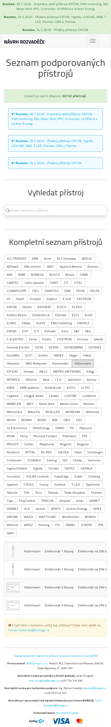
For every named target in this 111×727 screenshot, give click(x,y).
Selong (52, 460)
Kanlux (91, 379)
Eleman (60, 314)
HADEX (59, 355)
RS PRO (46, 452)
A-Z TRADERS (16, 258)
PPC (85, 436)
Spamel (12, 484)
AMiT (50, 266)
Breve (69, 274)
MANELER (14, 403)
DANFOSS (52, 290)
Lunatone (89, 395)
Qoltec (29, 444)
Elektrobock (41, 314)
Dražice (52, 298)
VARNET (13, 508)
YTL (57, 524)
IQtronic (31, 379)
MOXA (11, 419)
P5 (72, 427)
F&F (76, 331)
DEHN (80, 290)
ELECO (62, 306)
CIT (66, 282)
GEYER (53, 347)
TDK (26, 492)
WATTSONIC (47, 516)
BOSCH (54, 274)
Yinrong (43, 524)
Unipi (80, 500)
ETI (36, 331)
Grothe (43, 355)
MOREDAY (72, 411)
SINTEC (69, 468)
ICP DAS (12, 371)
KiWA (10, 387)
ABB (35, 258)
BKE (10, 274)
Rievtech (13, 452)
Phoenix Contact (45, 436)
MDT (30, 403)
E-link (67, 298)
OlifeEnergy (41, 427)
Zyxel (10, 532)
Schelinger (95, 452)
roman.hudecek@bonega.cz (28, 630)
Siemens (94, 460)
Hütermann (83, 363)
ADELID (87, 258)
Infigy (90, 371)
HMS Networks (35, 363)
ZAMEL (70, 524)
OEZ (79, 419)
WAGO (28, 516)
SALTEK (63, 452)
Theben (96, 492)
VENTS (56, 508)
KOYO (71, 387)
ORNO (59, 427)
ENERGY (83, 323)
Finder (46, 339)
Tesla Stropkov (74, 492)
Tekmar (53, 492)
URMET (94, 500)
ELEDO (77, 306)
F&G (88, 331)
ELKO (89, 314)
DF (9, 298)
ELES (75, 314)
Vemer (40, 508)
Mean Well (46, 403)
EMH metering (61, 323)
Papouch (85, 427)
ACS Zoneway (66, 258)
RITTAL (30, 452)
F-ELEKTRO (15, 339)
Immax (28, 371)
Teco (38, 492)
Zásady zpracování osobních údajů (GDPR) (74, 656)
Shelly (77, 460)
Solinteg (94, 476)
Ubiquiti (64, 500)
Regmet (65, 444)
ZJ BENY (86, 524)
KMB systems (29, 387)
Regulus (83, 444)
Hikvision (13, 363)
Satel (78, 452)
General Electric (18, 347)
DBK (67, 290)
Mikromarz (14, 411)
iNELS (43, 371)
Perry (24, 436)
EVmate (50, 331)
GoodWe (13, 355)
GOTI (28, 355)
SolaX (78, 476)
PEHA (11, 436)
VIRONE (12, 516)
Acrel (47, 258)
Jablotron (74, 379)
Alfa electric (32, 266)
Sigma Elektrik (17, 468)
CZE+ (35, 290)
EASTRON (84, 298)
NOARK (26, 419)
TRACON (47, 500)
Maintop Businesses (67, 713)
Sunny (43, 484)
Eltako (26, 323)
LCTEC (85, 387)
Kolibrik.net (53, 387)
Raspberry (47, 444)
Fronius (82, 339)
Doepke (35, 298)
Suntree (60, 484)
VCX (27, 508)
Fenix (33, 339)
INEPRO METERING (67, 371)
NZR (55, 419)
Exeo (64, 331)
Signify (38, 468)
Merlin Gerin (69, 403)
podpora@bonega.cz (94, 688)
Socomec (13, 476)
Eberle (27, 306)
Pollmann (69, 436)
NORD (41, 419)
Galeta (98, 339)
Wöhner (12, 524)
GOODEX (94, 347)
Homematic (60, 363)
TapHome (93, 484)
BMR (21, 274)
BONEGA (37, 274)
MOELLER (53, 411)
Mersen (89, 403)
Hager (73, 355)
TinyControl (27, 500)
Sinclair (53, 468)
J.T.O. (58, 379)
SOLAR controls (37, 476)
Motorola (92, 411)
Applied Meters (71, 266)
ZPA (100, 524)
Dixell (20, 298)
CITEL (78, 282)
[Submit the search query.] (8, 210)
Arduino (93, 266)
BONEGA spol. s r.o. (37, 663)
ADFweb (13, 266)
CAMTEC (13, 282)
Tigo (10, 500)
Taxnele (12, 492)
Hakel (87, 355)
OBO (66, 419)
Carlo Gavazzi (34, 282)
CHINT (53, 282)
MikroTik (34, 411)
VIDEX (97, 508)
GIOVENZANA (73, 347)
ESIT (25, 331)
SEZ (64, 460)
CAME (84, 274)
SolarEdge (61, 476)
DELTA (94, 290)
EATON (12, 306)
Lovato (54, 395)
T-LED (75, 484)
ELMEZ (11, 323)
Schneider (14, 460)
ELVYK (40, 323)
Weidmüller (70, 516)
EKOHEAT (44, 306)
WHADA (90, 516)
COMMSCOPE (16, 290)
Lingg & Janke (33, 395)
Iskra (46, 379)
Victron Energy (76, 508)
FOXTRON (64, 339)
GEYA (39, 347)
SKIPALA (86, 468)
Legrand (12, 395)
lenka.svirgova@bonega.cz (44, 680)
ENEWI (11, 331)
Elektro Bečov (17, 314)
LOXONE (70, 395)
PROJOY (13, 444)
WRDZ (28, 524)
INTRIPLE (13, 379)
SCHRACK (34, 460)
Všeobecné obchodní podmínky (31, 656)
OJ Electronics (17, 427)
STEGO (28, 484)
